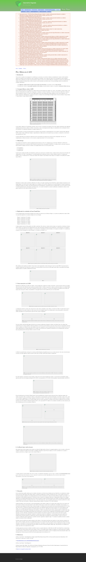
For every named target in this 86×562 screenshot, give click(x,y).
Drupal (21, 558)
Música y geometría (43, 11)
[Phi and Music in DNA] (63, 9)
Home (22, 9)
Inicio (17, 68)
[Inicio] (18, 4)
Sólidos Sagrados (41, 9)
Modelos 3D (23, 11)
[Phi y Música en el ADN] (68, 9)
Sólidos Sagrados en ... (34, 11)
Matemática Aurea (28, 9)
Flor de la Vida (34, 9)
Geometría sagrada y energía (50, 9)
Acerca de (49, 11)
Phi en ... (28, 11)
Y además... (58, 9)
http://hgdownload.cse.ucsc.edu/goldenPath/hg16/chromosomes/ (28, 540)
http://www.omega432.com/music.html (24, 549)
